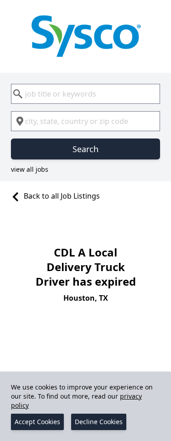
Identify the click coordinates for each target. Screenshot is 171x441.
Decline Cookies (99, 421)
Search (85, 149)
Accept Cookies (37, 421)
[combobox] (85, 94)
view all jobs (29, 169)
